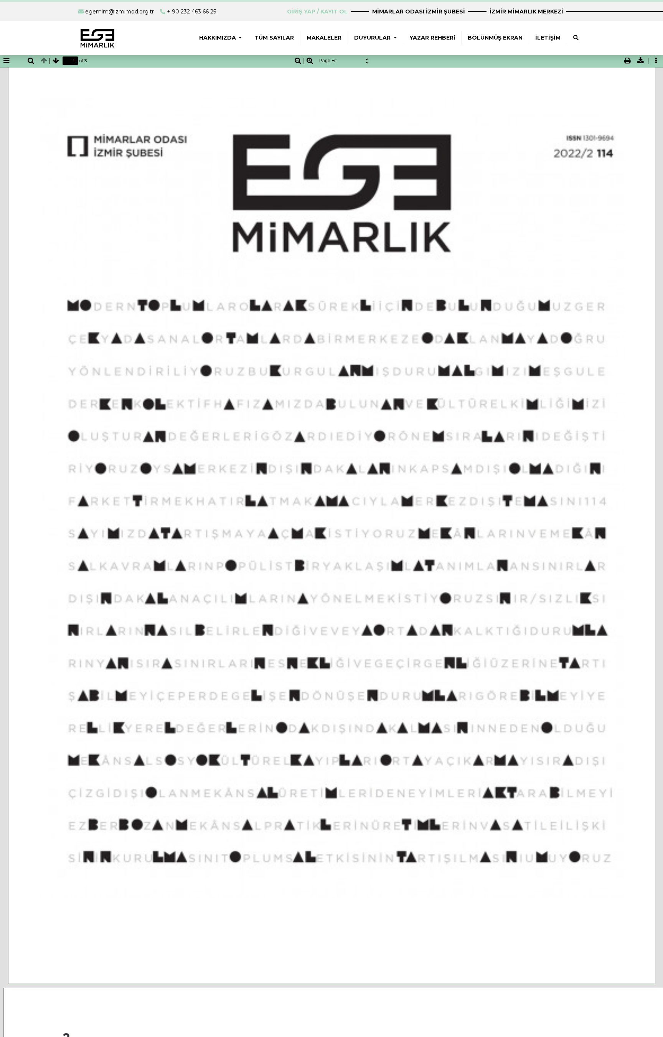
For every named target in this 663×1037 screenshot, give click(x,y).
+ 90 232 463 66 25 (191, 11)
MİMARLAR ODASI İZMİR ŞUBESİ (418, 11)
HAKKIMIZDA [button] (218, 37)
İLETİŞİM (548, 37)
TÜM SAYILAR (274, 37)
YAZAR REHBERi (432, 37)
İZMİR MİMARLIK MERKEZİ (526, 11)
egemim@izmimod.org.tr (119, 11)
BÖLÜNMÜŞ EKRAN (495, 37)
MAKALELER (324, 37)
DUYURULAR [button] (373, 37)
